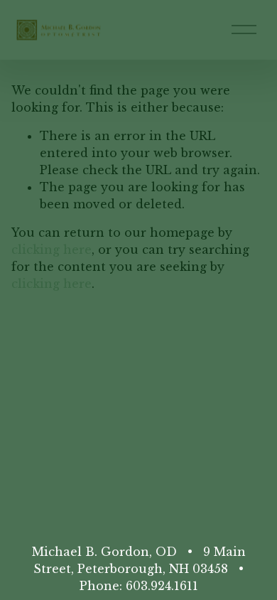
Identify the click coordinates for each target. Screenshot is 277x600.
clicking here (51, 249)
